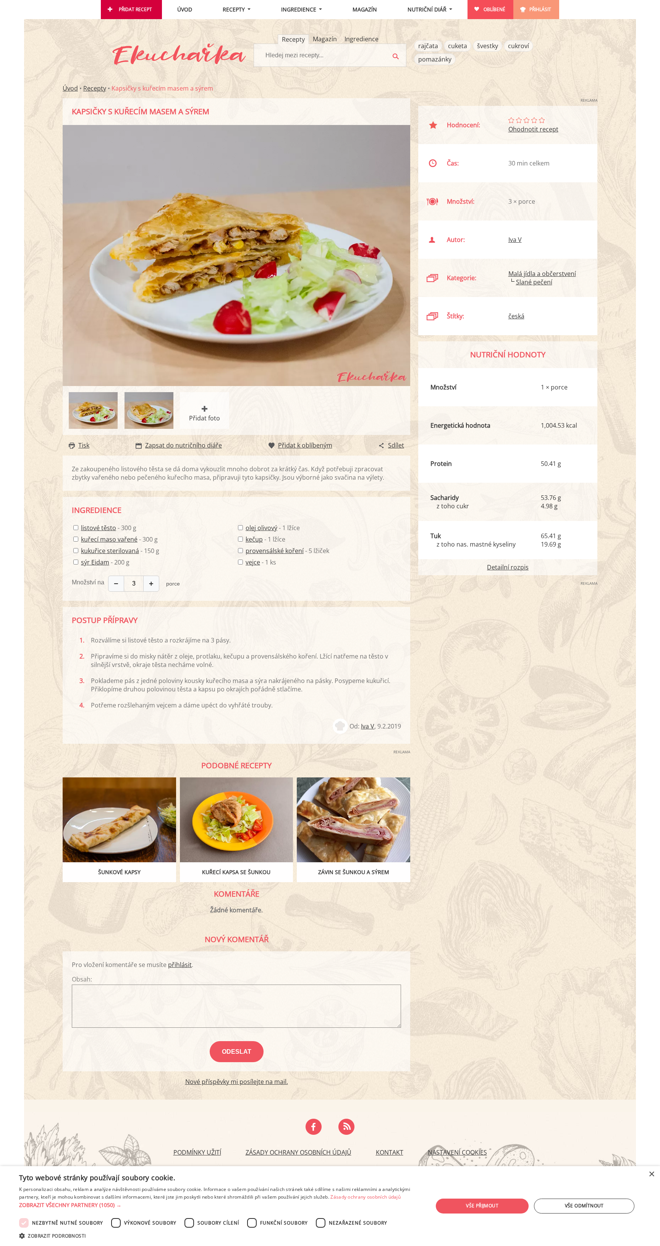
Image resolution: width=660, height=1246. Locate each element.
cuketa (457, 46)
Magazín (365, 9)
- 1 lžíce (273, 528)
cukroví (518, 46)
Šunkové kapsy (119, 872)
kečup (254, 539)
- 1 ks (261, 562)
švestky (487, 46)
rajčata (428, 46)
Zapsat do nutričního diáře (183, 445)
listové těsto (98, 528)
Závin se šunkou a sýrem (353, 872)
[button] (220, 1205)
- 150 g (120, 551)
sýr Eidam (95, 562)
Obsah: (82, 979)
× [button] (651, 1174)
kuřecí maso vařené (109, 539)
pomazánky (434, 59)
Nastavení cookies (457, 1152)
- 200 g (105, 562)
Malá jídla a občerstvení (542, 273)
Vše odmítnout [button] (584, 1205)
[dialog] (330, 1206)
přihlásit (180, 964)
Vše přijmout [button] (482, 1205)
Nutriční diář (427, 9)
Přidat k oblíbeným (305, 445)
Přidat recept (135, 9)
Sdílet (396, 445)
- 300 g (108, 528)
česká (516, 316)
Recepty (234, 9)
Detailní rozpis (508, 567)
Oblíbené (494, 9)
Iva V (367, 726)
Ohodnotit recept (533, 129)
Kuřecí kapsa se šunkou (236, 872)
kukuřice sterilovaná (110, 551)
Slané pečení (534, 282)
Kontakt (389, 1152)
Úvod (184, 9)
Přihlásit (540, 9)
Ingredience (298, 9)
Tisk (83, 445)
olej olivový (261, 528)
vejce (253, 562)
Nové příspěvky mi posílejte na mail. (236, 1081)
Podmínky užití (197, 1152)
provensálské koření (275, 551)
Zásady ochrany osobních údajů (298, 1152)
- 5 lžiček (287, 551)
